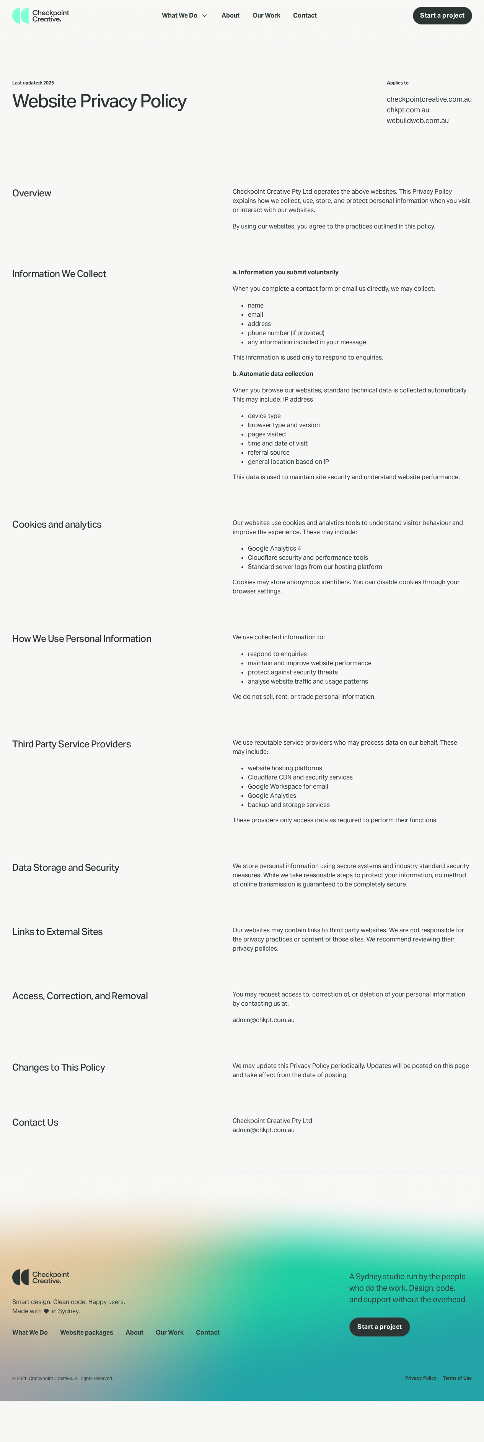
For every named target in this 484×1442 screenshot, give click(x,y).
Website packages (86, 1333)
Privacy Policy (421, 1378)
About (231, 15)
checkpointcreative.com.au (429, 99)
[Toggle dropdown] (204, 15)
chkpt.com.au (408, 109)
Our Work (266, 15)
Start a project (442, 15)
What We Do (179, 15)
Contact (305, 15)
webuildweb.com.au (418, 120)
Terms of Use (457, 1378)
